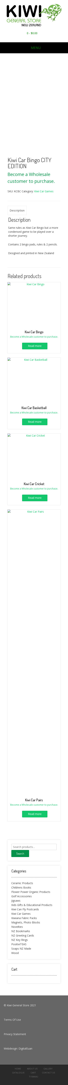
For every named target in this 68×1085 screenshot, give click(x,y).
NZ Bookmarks (20, 931)
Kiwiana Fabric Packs (24, 918)
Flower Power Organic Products (30, 892)
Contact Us (48, 1072)
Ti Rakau (33, 1076)
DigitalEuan (25, 1048)
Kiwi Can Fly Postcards (25, 909)
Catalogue (18, 1072)
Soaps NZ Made (21, 948)
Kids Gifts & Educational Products (31, 905)
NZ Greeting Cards (22, 935)
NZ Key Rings (19, 940)
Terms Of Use (12, 1019)
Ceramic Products (22, 883)
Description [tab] (17, 210)
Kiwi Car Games (43, 191)
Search (20, 853)
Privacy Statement (15, 1034)
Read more (35, 346)
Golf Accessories (21, 896)
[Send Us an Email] (33, 38)
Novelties (17, 927)
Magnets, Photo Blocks (25, 922)
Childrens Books (21, 887)
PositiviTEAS (18, 944)
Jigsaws (15, 900)
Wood (15, 953)
